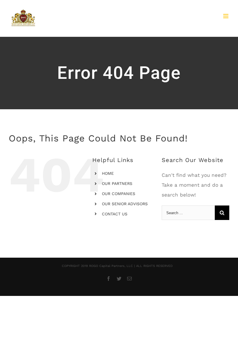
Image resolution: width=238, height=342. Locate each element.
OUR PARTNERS (117, 183)
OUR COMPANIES (118, 193)
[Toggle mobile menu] (226, 16)
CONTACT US (114, 214)
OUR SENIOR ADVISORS (125, 203)
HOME (108, 173)
